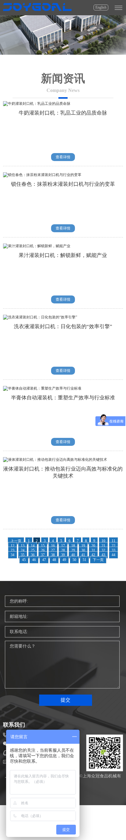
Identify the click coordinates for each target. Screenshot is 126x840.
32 (103, 550)
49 (64, 560)
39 (63, 555)
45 (24, 560)
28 (63, 550)
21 (103, 546)
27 (53, 550)
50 (74, 560)
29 (73, 550)
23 (12, 550)
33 (113, 550)
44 (113, 555)
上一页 (15, 541)
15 (43, 546)
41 (83, 555)
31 (93, 550)
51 (84, 560)
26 (43, 550)
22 (113, 546)
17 (63, 546)
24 (22, 550)
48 (54, 560)
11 (113, 541)
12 (12, 546)
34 (12, 555)
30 (83, 550)
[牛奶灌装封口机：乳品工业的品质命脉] (36, 103)
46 (34, 560)
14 (33, 546)
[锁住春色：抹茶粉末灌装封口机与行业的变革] (42, 175)
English (100, 7)
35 (22, 555)
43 (103, 555)
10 (103, 541)
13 (22, 546)
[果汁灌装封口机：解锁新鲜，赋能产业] (36, 246)
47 (44, 560)
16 (53, 546)
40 (73, 555)
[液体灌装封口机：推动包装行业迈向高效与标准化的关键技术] (55, 459)
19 (83, 546)
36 (33, 555)
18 (73, 546)
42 (93, 555)
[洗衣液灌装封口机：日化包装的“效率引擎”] (40, 317)
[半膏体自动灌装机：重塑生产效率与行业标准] (42, 388)
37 (43, 555)
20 (93, 546)
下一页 (98, 560)
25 (33, 550)
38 (53, 555)
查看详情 (63, 157)
